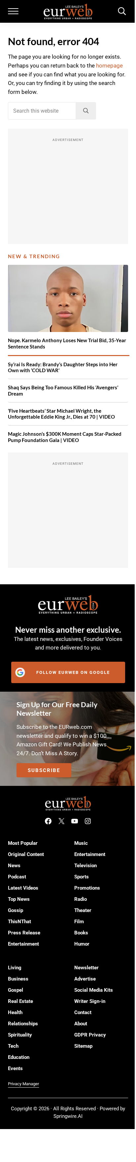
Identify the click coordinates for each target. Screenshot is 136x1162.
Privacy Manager (23, 1083)
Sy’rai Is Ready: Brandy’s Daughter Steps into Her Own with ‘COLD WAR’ (63, 367)
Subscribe (44, 770)
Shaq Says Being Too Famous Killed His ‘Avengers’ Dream (63, 390)
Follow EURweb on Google (73, 672)
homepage (109, 66)
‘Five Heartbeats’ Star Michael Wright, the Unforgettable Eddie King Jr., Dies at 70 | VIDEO (61, 414)
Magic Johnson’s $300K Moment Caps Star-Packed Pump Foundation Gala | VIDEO (64, 437)
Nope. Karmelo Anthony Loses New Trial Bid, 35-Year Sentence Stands (67, 343)
